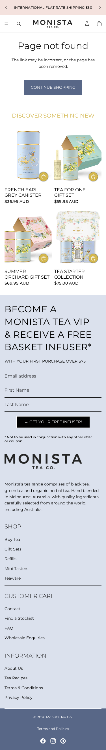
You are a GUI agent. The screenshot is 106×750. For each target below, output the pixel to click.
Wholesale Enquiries (25, 637)
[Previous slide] (6, 7)
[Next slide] (100, 7)
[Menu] (6, 23)
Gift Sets (13, 549)
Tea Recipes (16, 677)
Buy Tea (12, 539)
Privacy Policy (19, 697)
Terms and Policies (53, 729)
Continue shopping (53, 87)
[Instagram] (53, 741)
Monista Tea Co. (59, 717)
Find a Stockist (19, 618)
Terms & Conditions (24, 687)
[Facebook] (43, 741)
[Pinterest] (63, 741)
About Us (14, 668)
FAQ (9, 628)
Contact (12, 608)
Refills (10, 558)
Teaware (13, 578)
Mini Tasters (16, 568)
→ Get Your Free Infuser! (53, 421)
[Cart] (99, 24)
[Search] (18, 24)
